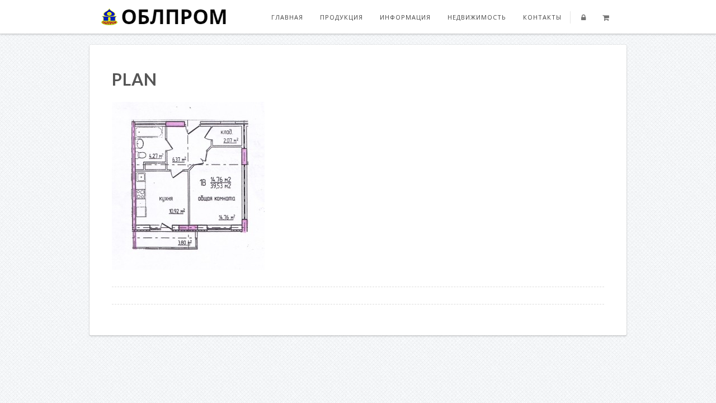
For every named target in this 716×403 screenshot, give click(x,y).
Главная (287, 17)
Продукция (341, 17)
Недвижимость (476, 17)
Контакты (542, 17)
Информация (405, 17)
